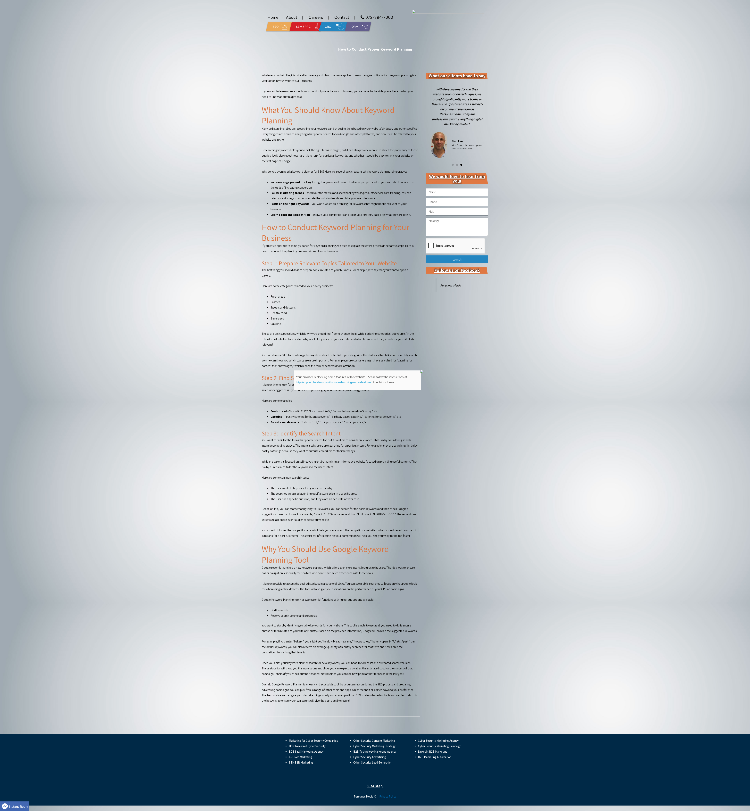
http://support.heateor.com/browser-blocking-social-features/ (334, 382)
